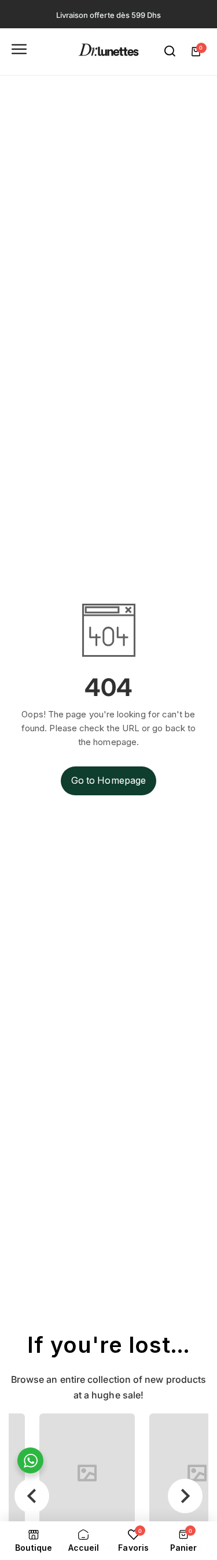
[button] (31, 1496)
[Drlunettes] (108, 51)
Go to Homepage (108, 780)
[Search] (170, 51)
